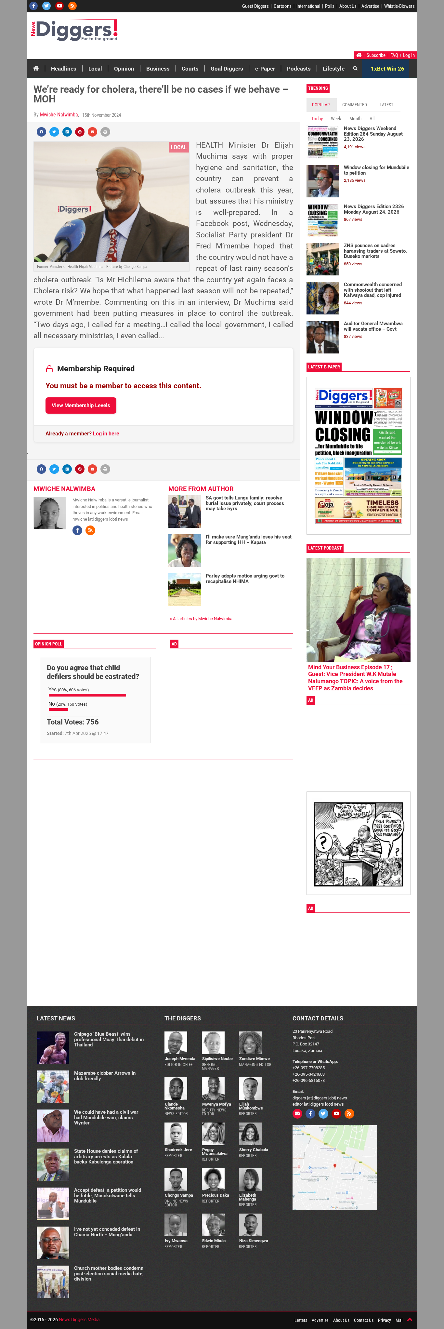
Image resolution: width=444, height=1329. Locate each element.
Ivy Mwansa (176, 1240)
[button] (41, 132)
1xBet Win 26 (387, 68)
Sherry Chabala (253, 1149)
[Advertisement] (292, 33)
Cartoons (283, 6)
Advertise (370, 6)
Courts (190, 68)
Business (158, 68)
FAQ (394, 55)
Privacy (384, 1320)
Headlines (63, 68)
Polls (329, 6)
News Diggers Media (79, 1319)
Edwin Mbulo (214, 1240)
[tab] (322, 105)
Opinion (124, 68)
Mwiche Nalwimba (59, 115)
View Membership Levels (81, 405)
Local (95, 68)
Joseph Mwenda (180, 1058)
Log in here (106, 434)
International (308, 6)
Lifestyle (334, 68)
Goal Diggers (227, 68)
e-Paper (265, 68)
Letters (300, 1320)
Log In (409, 55)
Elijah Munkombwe (251, 1106)
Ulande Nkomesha (174, 1106)
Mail (399, 1320)
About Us (348, 6)
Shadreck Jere (178, 1149)
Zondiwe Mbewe (254, 1058)
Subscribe (376, 55)
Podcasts (299, 68)
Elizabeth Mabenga (247, 1197)
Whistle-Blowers (399, 6)
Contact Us (363, 1320)
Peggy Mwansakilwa (215, 1151)
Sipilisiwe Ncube (217, 1058)
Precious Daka (215, 1195)
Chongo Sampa (179, 1195)
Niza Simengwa (253, 1240)
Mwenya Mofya (216, 1104)
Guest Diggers (255, 6)
